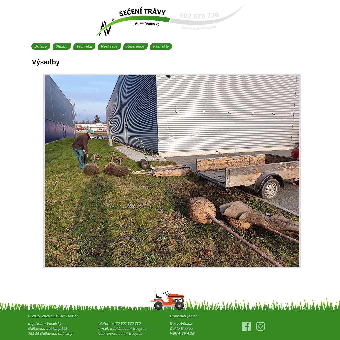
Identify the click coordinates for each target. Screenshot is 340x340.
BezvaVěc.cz (181, 324)
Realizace (109, 46)
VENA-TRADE (182, 334)
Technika (84, 46)
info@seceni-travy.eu (128, 329)
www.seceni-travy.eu (125, 334)
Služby (61, 46)
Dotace (40, 46)
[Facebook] (246, 329)
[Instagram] (260, 329)
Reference (135, 46)
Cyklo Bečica (181, 329)
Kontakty (161, 46)
